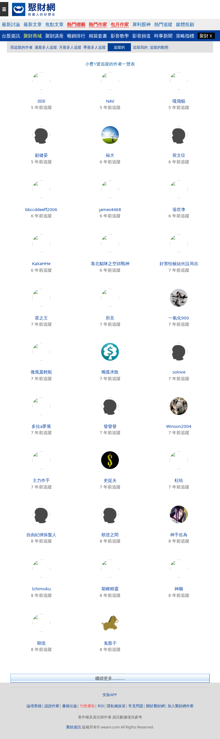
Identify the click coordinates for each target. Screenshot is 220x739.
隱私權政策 (116, 705)
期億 (41, 643)
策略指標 (185, 36)
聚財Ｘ (206, 36)
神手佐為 (178, 534)
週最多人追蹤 (46, 47)
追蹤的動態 (159, 47)
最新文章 (32, 24)
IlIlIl (41, 101)
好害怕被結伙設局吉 (179, 263)
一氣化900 (178, 318)
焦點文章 (54, 24)
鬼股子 (110, 643)
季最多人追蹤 (94, 47)
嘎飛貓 (178, 101)
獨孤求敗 (110, 372)
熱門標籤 (76, 24)
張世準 (178, 209)
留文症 (178, 155)
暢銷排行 (76, 36)
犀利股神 (141, 24)
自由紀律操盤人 (41, 534)
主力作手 (41, 480)
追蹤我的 (140, 47)
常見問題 (135, 705)
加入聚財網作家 (181, 705)
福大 (110, 155)
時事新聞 (163, 36)
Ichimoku (41, 588)
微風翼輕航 (41, 372)
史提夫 (110, 480)
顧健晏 (41, 155)
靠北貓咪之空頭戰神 (110, 263)
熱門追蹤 (163, 24)
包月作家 (120, 24)
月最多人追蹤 (70, 47)
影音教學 (120, 36)
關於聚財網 (155, 705)
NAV (110, 101)
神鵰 (178, 588)
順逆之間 (110, 534)
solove (178, 372)
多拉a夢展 (41, 426)
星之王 (41, 318)
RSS (101, 705)
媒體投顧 (185, 24)
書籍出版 (69, 705)
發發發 (110, 426)
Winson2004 (178, 426)
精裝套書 (98, 36)
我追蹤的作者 (21, 47)
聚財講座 (54, 36)
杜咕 (178, 480)
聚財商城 (32, 36)
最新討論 (11, 24)
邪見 (110, 318)
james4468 (110, 209)
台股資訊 (11, 36)
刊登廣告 (87, 705)
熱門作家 (98, 24)
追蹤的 (119, 47)
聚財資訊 (73, 727)
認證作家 (51, 705)
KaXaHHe (41, 263)
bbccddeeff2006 (41, 209)
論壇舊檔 (34, 705)
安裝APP (110, 694)
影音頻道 (141, 36)
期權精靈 (110, 588)
